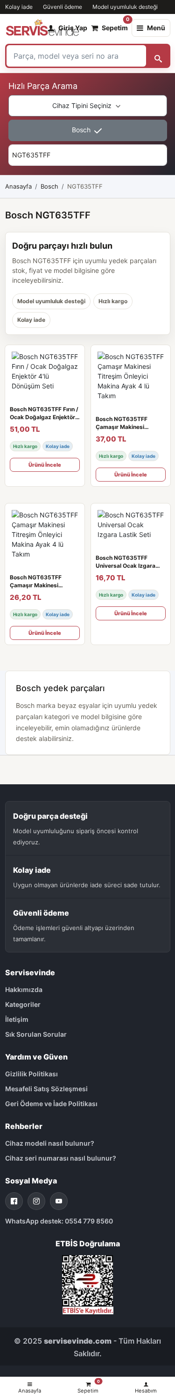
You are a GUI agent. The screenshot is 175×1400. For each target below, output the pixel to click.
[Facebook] (14, 1201)
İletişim (16, 1019)
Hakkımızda (23, 989)
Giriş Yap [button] (72, 28)
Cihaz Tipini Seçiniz (82, 105)
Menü (156, 28)
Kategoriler (23, 1004)
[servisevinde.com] (42, 28)
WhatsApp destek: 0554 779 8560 (59, 1221)
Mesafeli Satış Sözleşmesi (46, 1089)
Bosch (82, 130)
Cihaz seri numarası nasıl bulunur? (60, 1158)
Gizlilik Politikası (31, 1074)
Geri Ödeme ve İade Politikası (51, 1104)
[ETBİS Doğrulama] (87, 1284)
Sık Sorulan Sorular (36, 1034)
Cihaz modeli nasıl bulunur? (49, 1143)
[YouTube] (59, 1201)
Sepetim (115, 26)
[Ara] (158, 56)
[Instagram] (36, 1201)
